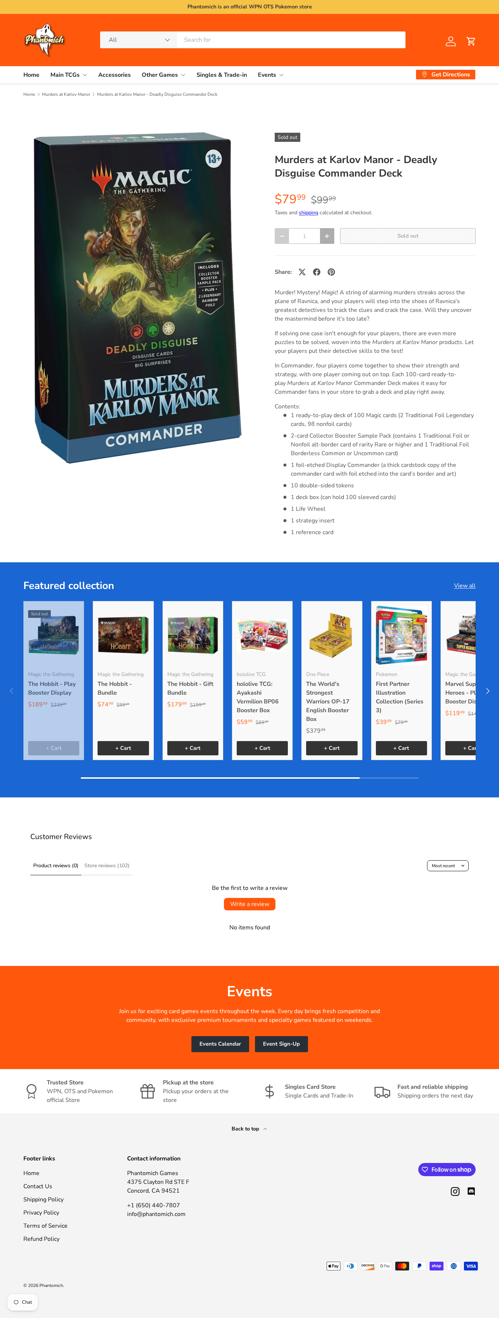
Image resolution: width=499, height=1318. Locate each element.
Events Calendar (220, 1043)
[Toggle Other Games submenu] (183, 75)
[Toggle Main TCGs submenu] (84, 75)
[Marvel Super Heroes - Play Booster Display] (470, 635)
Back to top (246, 1128)
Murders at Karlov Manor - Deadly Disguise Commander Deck (157, 94)
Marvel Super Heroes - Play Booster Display (466, 693)
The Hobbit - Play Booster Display (52, 688)
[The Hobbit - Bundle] (123, 635)
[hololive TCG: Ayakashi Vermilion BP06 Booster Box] (262, 635)
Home (31, 75)
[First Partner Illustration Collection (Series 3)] (401, 635)
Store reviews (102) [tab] (107, 865)
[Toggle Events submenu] (281, 75)
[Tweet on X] (302, 272)
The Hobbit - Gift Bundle (190, 688)
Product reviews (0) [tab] (56, 865)
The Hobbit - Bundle (115, 688)
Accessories (114, 75)
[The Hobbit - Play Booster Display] (53, 635)
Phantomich (51, 1285)
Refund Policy (41, 1239)
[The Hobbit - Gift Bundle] (192, 635)
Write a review (249, 904)
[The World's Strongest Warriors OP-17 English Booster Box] (331, 635)
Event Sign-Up (281, 1043)
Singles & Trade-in (222, 75)
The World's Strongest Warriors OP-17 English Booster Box (328, 701)
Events (267, 75)
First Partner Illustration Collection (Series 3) (399, 697)
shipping (308, 212)
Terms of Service (45, 1226)
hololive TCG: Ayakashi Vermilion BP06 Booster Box (258, 697)
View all (465, 586)
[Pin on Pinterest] (331, 272)
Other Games (160, 75)
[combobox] (253, 39)
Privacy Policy (41, 1213)
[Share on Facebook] (316, 272)
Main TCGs (65, 75)
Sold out (408, 235)
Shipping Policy (43, 1200)
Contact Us (37, 1186)
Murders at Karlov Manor (66, 94)
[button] (471, 41)
